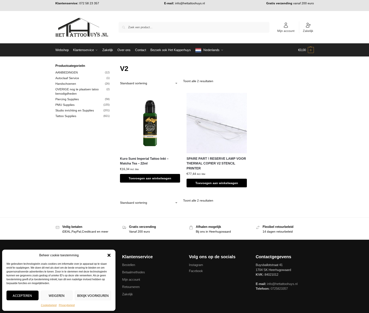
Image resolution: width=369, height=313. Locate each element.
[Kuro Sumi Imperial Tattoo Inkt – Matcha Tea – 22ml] (150, 123)
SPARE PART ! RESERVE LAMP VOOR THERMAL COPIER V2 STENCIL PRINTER (216, 163)
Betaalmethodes (133, 272)
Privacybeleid (67, 305)
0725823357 (279, 288)
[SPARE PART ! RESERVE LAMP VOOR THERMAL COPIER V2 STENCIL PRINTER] (217, 123)
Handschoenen (65, 83)
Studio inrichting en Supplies (74, 110)
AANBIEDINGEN (66, 72)
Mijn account (285, 31)
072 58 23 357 (89, 3)
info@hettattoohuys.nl (190, 3)
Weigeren (57, 295)
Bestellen (128, 265)
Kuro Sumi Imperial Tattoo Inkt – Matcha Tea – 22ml (144, 161)
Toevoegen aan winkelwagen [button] (150, 178)
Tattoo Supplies (65, 116)
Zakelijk (308, 31)
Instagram (196, 265)
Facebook (196, 271)
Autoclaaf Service (67, 78)
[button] (109, 255)
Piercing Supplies (67, 99)
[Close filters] (111, 66)
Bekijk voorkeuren (93, 295)
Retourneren (131, 287)
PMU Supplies (65, 104)
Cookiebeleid (49, 305)
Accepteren (22, 295)
